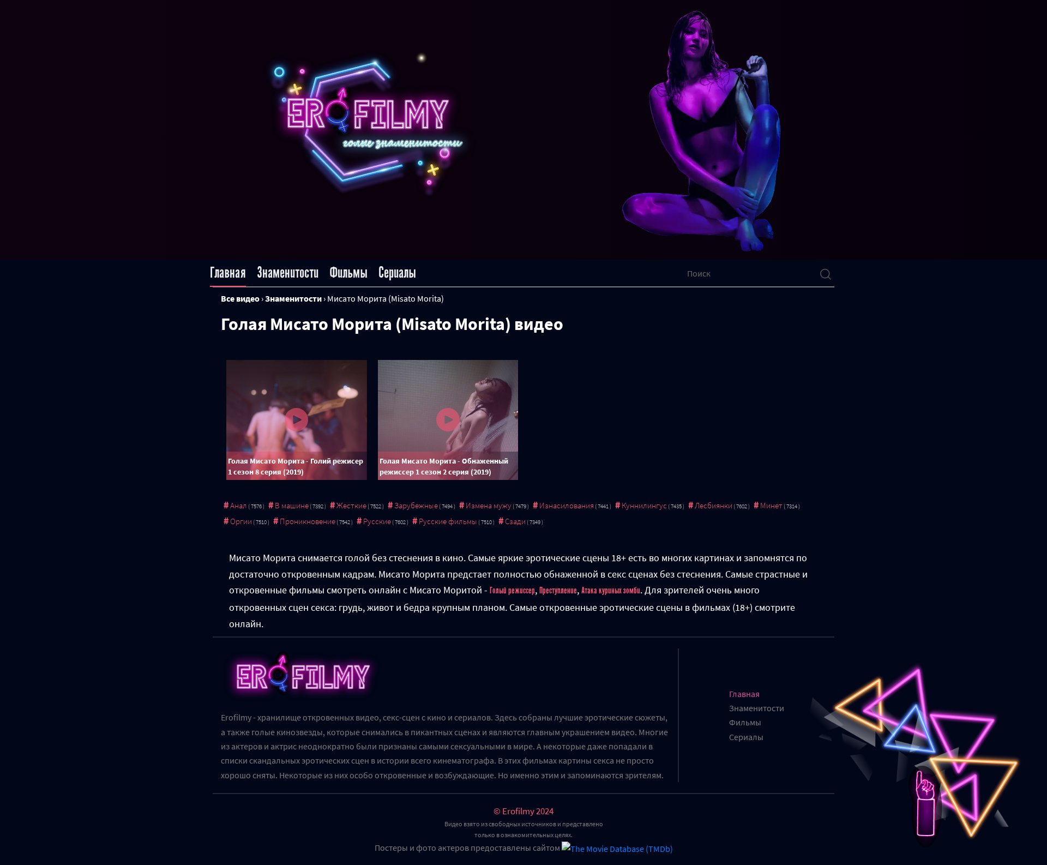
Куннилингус (644, 505)
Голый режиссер (512, 590)
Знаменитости (287, 272)
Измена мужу (489, 505)
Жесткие (351, 505)
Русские (377, 521)
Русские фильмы (448, 521)
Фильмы (348, 272)
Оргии (241, 521)
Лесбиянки (713, 505)
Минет (771, 505)
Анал (238, 505)
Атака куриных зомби (610, 590)
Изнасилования (566, 505)
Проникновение (307, 521)
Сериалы (397, 272)
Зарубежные (416, 505)
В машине (292, 505)
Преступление (558, 590)
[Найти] (825, 273)
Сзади (515, 521)
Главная (228, 272)
